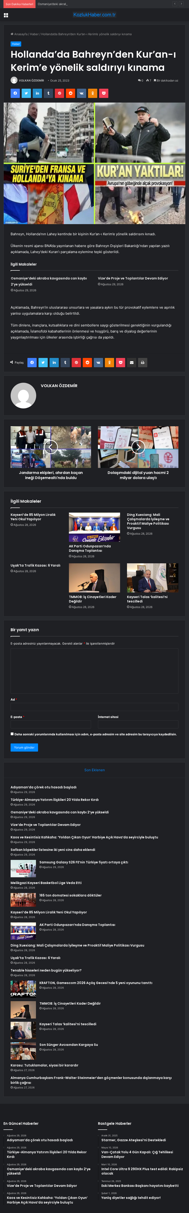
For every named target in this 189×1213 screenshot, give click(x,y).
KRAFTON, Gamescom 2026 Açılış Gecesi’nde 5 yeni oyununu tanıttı (95, 983)
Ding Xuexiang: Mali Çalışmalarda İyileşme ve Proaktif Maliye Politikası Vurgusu (148, 521)
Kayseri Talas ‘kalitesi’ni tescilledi (147, 599)
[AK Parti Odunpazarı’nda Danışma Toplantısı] (94, 527)
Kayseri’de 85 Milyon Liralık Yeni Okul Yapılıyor (33, 516)
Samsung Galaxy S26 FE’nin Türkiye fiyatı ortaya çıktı (83, 862)
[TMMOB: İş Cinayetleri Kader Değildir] (94, 577)
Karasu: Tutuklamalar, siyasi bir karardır (44, 1065)
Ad (14, 699)
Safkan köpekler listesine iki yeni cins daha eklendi (53, 849)
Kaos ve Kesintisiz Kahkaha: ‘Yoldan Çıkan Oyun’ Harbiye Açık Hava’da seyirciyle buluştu (84, 837)
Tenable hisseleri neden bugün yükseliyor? (46, 970)
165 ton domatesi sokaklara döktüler (70, 895)
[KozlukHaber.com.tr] (94, 15)
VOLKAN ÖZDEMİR (31, 80)
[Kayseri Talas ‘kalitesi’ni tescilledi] (152, 577)
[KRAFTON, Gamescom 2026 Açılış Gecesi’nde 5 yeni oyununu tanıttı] (23, 989)
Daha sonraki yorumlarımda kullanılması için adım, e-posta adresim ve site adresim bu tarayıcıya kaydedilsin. (96, 734)
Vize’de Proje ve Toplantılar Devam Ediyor (133, 278)
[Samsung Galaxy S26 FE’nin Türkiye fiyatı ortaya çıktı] (23, 868)
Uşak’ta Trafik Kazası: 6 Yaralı (35, 565)
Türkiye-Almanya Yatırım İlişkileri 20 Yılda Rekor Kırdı (55, 799)
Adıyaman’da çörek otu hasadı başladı (44, 787)
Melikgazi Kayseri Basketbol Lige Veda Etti (46, 883)
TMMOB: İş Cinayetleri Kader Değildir (92, 599)
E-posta (17, 717)
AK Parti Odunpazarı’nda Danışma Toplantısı (90, 548)
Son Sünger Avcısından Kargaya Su (68, 1044)
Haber (34, 34)
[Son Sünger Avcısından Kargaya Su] (23, 1051)
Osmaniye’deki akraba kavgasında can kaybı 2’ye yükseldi (78, 4)
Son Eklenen (94, 770)
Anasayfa (20, 34)
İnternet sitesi (108, 717)
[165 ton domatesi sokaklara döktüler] (23, 900)
